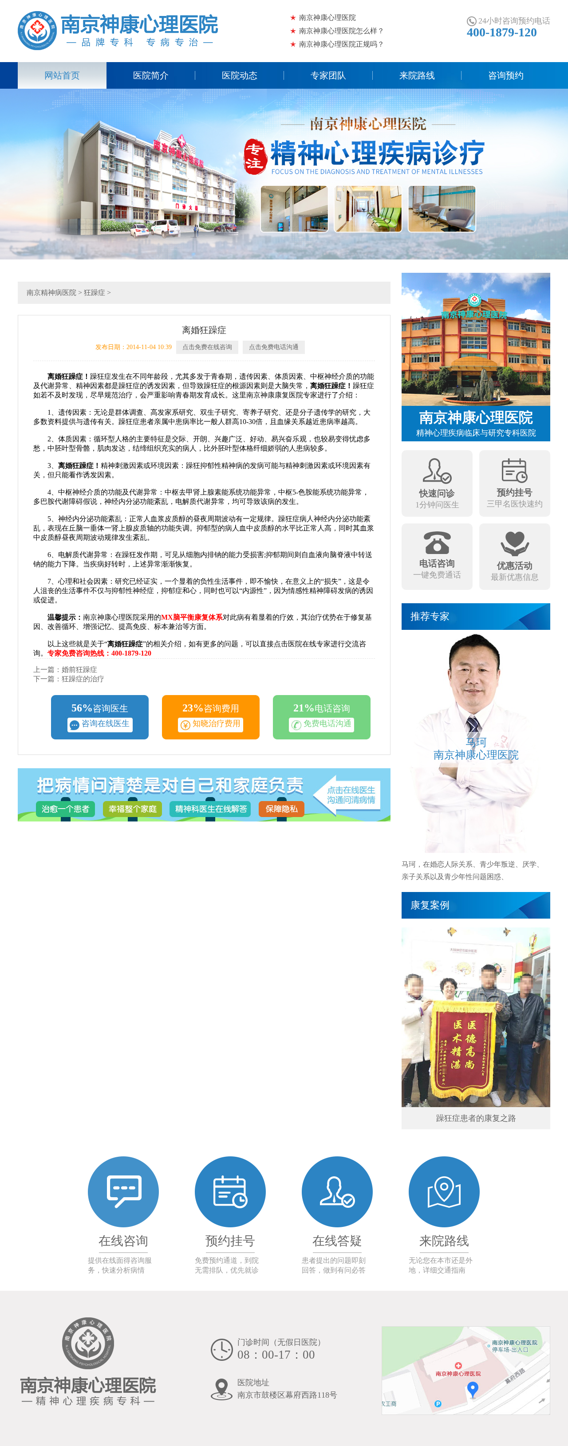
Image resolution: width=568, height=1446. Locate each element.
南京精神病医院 (51, 292)
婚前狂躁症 (79, 669)
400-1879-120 (502, 32)
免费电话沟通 (327, 723)
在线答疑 (337, 1241)
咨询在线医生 (106, 723)
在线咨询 (123, 1241)
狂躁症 (94, 292)
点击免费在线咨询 (207, 347)
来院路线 (417, 75)
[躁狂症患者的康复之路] (476, 1016)
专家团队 (328, 75)
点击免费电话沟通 (274, 347)
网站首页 (62, 75)
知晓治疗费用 (217, 723)
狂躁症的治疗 (83, 679)
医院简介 (151, 75)
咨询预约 (506, 75)
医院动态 (239, 75)
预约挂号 (230, 1241)
